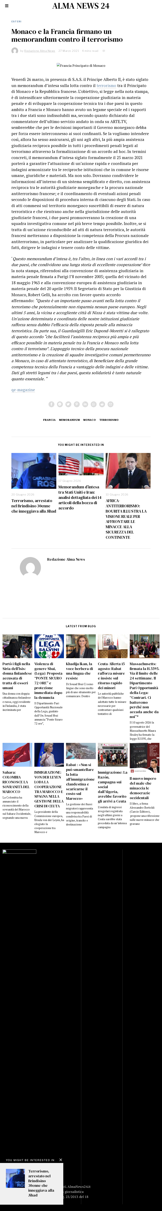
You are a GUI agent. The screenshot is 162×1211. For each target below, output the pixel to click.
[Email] (110, 404)
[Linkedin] (85, 404)
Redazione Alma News (66, 559)
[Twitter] (68, 404)
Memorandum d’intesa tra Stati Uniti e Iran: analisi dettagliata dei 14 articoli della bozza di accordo (79, 497)
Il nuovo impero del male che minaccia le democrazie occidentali (143, 788)
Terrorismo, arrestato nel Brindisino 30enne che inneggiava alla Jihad (33, 506)
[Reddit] (102, 404)
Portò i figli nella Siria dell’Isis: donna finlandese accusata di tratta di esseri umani (17, 675)
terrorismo (106, 85)
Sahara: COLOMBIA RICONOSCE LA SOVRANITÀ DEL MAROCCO (16, 782)
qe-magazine (23, 389)
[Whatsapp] (94, 404)
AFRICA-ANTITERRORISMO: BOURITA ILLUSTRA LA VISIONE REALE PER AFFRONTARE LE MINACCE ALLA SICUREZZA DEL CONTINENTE (126, 519)
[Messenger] (60, 404)
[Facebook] (51, 404)
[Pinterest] (77, 404)
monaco (89, 420)
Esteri (16, 21)
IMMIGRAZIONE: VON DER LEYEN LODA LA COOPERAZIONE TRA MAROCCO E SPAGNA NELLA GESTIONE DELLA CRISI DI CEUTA (48, 789)
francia (49, 420)
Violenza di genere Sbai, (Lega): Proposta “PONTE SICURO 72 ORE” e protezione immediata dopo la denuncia (48, 680)
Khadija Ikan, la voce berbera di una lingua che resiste (79, 671)
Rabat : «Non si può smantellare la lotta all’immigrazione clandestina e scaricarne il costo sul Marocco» (80, 781)
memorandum (69, 420)
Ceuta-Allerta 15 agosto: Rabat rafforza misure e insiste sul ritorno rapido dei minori (111, 675)
